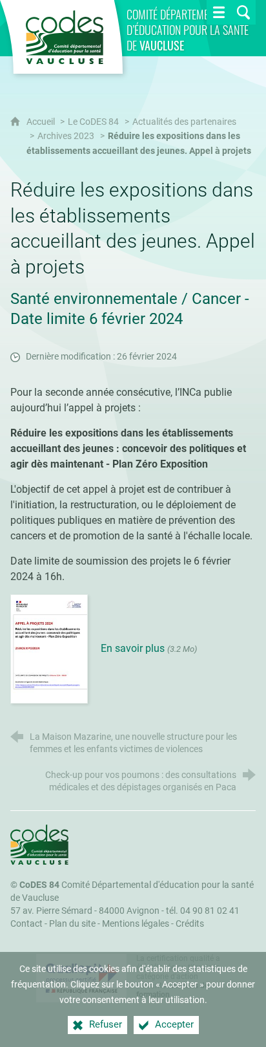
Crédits (190, 923)
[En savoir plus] (49, 648)
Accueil (41, 121)
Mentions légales (135, 923)
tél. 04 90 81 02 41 (203, 910)
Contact (26, 923)
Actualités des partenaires (184, 121)
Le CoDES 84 (93, 121)
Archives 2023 (65, 136)
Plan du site (72, 923)
